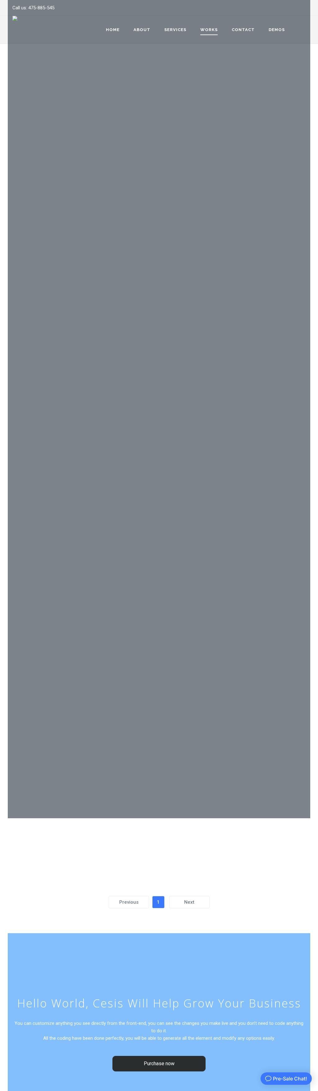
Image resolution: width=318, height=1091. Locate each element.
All (21, 847)
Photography (93, 847)
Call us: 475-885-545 (33, 8)
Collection (50, 847)
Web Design (176, 847)
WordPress (215, 847)
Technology (136, 847)
